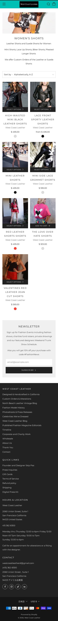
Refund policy (9, 483)
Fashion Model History (13, 407)
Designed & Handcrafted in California (21, 394)
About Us (7, 443)
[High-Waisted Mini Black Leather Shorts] (15, 94)
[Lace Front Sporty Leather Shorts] (43, 94)
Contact (6, 452)
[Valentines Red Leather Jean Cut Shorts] (15, 267)
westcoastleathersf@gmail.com (18, 563)
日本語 (21, 601)
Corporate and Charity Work (16, 434)
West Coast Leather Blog (14, 421)
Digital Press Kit (10, 492)
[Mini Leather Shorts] (15, 154)
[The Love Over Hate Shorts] (43, 211)
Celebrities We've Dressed (15, 416)
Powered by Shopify (29, 614)
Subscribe (28, 370)
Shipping (6, 487)
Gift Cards (7, 474)
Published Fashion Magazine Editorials (21, 425)
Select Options (14, 109)
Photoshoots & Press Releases (17, 412)
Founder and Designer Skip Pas (18, 465)
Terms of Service (10, 478)
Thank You (7, 447)
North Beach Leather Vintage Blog (19, 403)
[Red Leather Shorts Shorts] (15, 211)
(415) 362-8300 (9, 567)
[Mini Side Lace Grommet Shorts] (43, 154)
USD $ (34, 601)
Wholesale (7, 438)
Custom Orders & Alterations (16, 399)
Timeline (6, 429)
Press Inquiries (9, 470)
